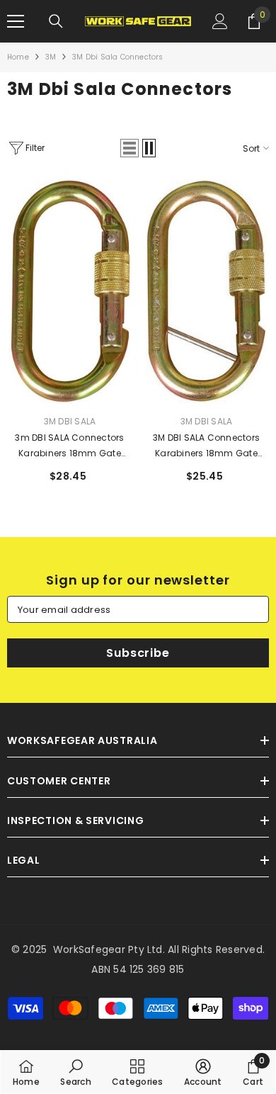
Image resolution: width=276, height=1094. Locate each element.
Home (18, 57)
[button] (129, 148)
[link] (75, 1072)
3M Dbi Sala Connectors (117, 57)
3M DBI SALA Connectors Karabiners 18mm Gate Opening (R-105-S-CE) (206, 446)
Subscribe (137, 653)
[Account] (220, 21)
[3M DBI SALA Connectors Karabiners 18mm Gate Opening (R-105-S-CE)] (206, 291)
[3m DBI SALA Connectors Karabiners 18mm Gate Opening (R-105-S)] (69, 291)
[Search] (55, 21)
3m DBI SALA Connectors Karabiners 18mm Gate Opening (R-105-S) (69, 446)
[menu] (15, 21)
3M (50, 57)
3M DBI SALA (70, 421)
